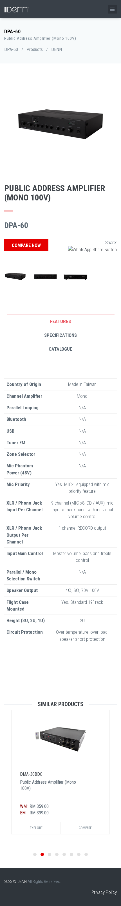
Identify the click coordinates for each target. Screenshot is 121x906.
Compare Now (26, 245)
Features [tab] (60, 321)
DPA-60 (11, 49)
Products (34, 49)
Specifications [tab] (60, 335)
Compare (85, 828)
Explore (36, 828)
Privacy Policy (104, 892)
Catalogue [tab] (60, 349)
